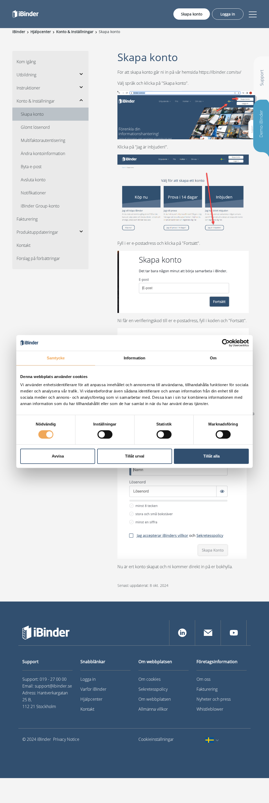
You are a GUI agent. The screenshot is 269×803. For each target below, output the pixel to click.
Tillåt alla (211, 456)
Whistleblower (209, 709)
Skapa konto (191, 14)
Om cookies (149, 679)
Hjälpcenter (91, 699)
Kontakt (23, 245)
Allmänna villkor (153, 709)
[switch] (104, 434)
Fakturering (27, 219)
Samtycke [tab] (56, 358)
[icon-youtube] (234, 632)
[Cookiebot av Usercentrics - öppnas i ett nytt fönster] (226, 343)
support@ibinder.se (53, 686)
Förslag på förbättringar (38, 258)
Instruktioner (28, 88)
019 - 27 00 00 (53, 679)
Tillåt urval (134, 456)
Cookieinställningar (153, 739)
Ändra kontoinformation (43, 153)
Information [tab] (134, 358)
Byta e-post (31, 166)
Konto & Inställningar (36, 101)
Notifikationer (33, 193)
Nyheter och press (213, 699)
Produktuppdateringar (37, 232)
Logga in (227, 14)
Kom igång (26, 62)
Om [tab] (213, 358)
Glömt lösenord (35, 127)
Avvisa (58, 456)
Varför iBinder (93, 689)
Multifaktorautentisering (43, 140)
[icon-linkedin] (182, 632)
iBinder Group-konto (40, 206)
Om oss (203, 679)
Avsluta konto (33, 180)
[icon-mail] (208, 632)
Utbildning (26, 75)
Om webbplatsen (154, 699)
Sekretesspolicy (153, 689)
